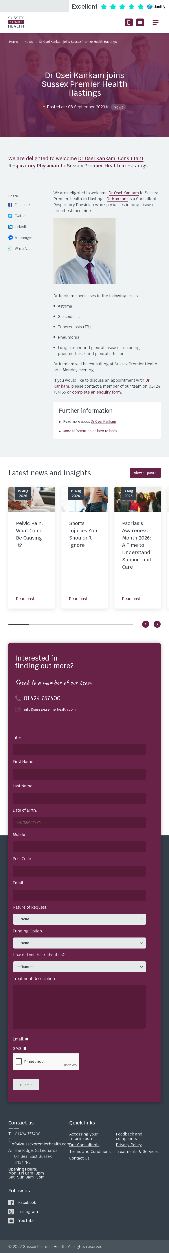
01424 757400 (129, 22)
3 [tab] (60, 624)
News (29, 42)
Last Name (22, 786)
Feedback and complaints (129, 1136)
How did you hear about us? (39, 955)
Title (17, 737)
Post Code (22, 859)
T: (24, 1134)
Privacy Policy (129, 1145)
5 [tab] (102, 624)
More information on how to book (90, 431)
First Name (23, 762)
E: (34, 1142)
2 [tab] (39, 624)
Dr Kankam (117, 198)
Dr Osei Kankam (124, 192)
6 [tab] (122, 624)
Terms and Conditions (90, 1151)
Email (18, 883)
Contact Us (79, 1158)
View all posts (145, 473)
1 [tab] (18, 624)
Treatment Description (34, 979)
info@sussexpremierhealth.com (140, 22)
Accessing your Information (83, 1136)
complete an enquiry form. (97, 392)
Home (13, 42)
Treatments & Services (137, 1151)
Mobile (19, 835)
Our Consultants (84, 1145)
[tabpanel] (31, 548)
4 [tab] (81, 624)
